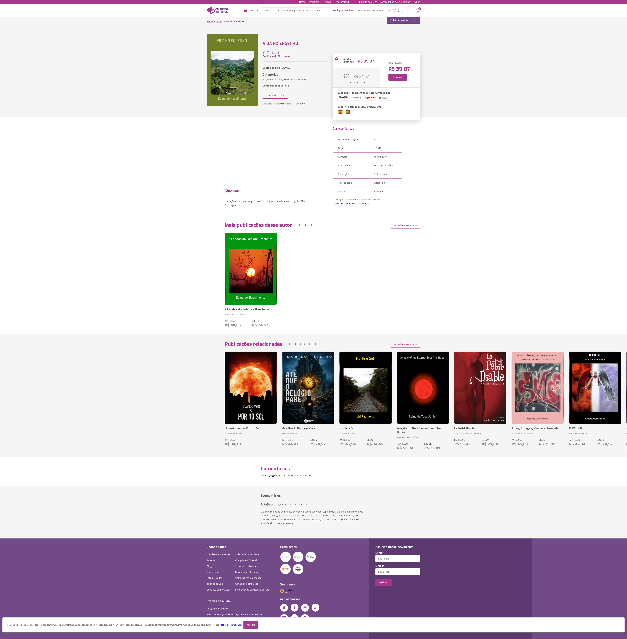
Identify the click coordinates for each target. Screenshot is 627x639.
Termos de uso (215, 583)
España (327, 1)
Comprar (398, 77)
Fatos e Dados (214, 577)
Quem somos (214, 572)
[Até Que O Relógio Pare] (308, 388)
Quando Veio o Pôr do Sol (243, 428)
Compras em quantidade (370, 10)
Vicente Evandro (233, 433)
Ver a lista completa (405, 225)
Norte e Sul (347, 428)
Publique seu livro (367, 1)
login (271, 475)
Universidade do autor (247, 572)
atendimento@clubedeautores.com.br (351, 203)
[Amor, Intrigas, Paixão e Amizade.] (538, 388)
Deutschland (342, 1)
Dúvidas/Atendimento (218, 554)
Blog (209, 566)
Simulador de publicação (253, 589)
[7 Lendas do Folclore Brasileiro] (251, 269)
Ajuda (417, 1)
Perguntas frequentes (218, 608)
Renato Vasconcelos (580, 433)
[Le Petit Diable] (480, 388)
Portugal (314, 1)
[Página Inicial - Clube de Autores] (217, 11)
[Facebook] (294, 608)
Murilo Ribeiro (289, 433)
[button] (299, 225)
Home (210, 21)
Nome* (379, 553)
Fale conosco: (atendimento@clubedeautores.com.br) (235, 614)
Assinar (383, 582)
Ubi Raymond (346, 433)
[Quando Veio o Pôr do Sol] (251, 388)
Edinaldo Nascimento (279, 56)
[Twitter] (284, 608)
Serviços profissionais (246, 566)
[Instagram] (305, 608)
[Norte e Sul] (365, 388)
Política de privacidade (247, 554)
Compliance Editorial (246, 560)
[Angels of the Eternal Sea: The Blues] (423, 388)
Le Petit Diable (464, 428)
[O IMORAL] (595, 388)
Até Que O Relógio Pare (298, 428)
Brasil (302, 1)
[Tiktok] (315, 608)
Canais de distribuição (246, 583)
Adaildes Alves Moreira (524, 433)
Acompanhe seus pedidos (395, 1)
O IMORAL (576, 428)
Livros (219, 21)
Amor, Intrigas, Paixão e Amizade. (535, 428)
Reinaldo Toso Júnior (408, 437)
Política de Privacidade (230, 624)
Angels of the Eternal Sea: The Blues (419, 430)
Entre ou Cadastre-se (397, 10)
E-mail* (379, 566)
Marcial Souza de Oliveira (467, 433)
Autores (211, 560)
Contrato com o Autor (218, 589)
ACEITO (251, 624)
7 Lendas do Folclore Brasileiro (247, 309)
